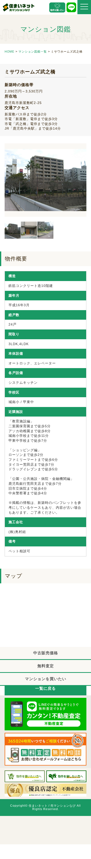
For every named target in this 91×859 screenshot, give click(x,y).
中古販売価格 (45, 653)
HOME (9, 51)
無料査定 (45, 666)
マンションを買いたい (45, 679)
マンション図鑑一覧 (32, 51)
